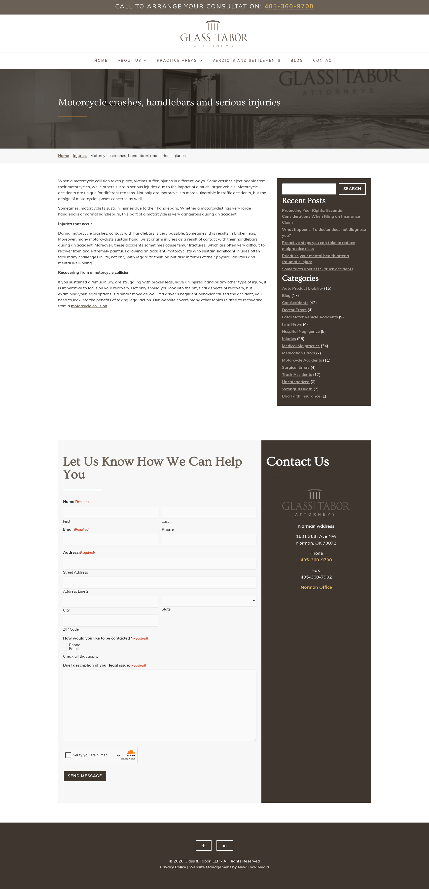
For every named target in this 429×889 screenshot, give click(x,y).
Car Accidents (295, 303)
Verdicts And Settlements (247, 61)
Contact (324, 61)
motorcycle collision (89, 306)
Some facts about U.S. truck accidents (317, 269)
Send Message (85, 776)
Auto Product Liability (302, 289)
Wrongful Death (297, 389)
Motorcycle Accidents (302, 361)
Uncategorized (296, 382)
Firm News (292, 325)
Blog (297, 61)
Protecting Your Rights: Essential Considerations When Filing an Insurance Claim (321, 217)
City (66, 611)
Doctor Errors (294, 310)
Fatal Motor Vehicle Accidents (310, 317)
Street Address (75, 573)
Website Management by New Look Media (229, 867)
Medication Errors (298, 353)
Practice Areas (177, 61)
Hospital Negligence (301, 332)
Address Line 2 (75, 592)
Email (74, 649)
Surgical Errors (296, 368)
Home (101, 61)
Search (352, 189)
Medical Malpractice (301, 346)
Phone (74, 645)
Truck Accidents (297, 375)
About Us (130, 61)
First (66, 522)
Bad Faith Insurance (301, 397)
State (166, 610)
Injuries (80, 156)
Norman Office (316, 587)
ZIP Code (71, 630)
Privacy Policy (173, 867)
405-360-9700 (289, 7)
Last (165, 522)
